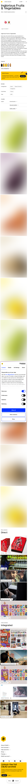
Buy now (23, 76)
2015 (11, 94)
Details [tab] (9, 367)
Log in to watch (4, 28)
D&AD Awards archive (9, 12)
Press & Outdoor (18, 86)
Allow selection (13, 414)
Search (17, 780)
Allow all (13, 410)
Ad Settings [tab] (16, 367)
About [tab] (23, 367)
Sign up (4, 775)
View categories (5, 68)
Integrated (12, 88)
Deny (13, 419)
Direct (11, 86)
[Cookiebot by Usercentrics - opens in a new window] (19, 364)
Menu (9, 780)
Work (2, 12)
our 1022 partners (10, 374)
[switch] (23, 395)
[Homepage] (13, 781)
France (11, 91)
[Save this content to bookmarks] (26, 12)
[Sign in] (26, 1)
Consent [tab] (4, 367)
